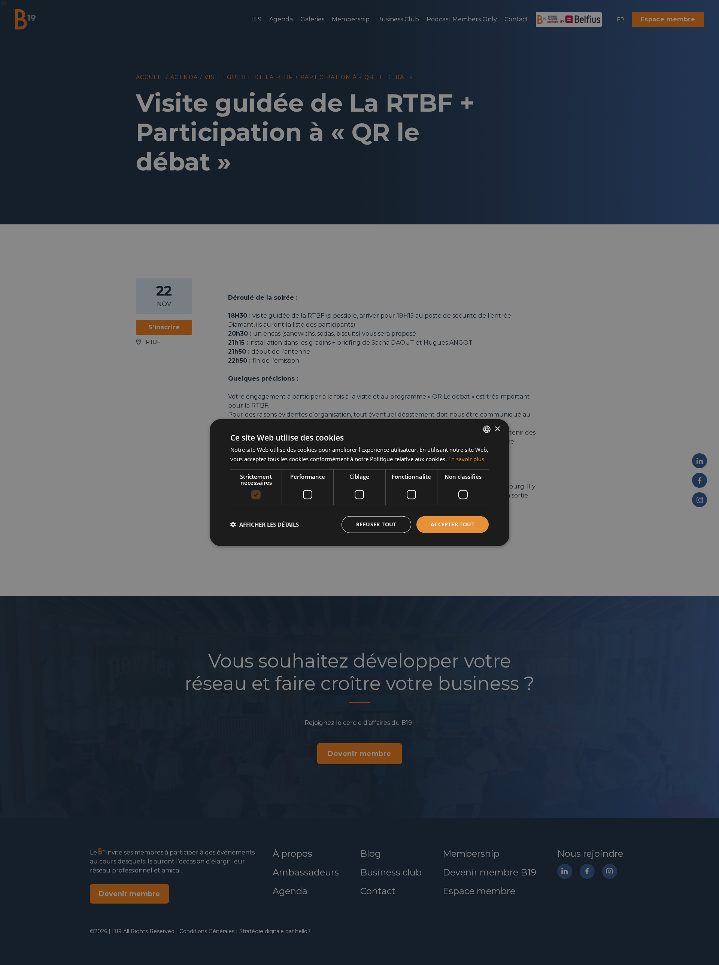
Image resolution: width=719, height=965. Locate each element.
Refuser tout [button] (376, 524)
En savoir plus (466, 459)
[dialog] (359, 482)
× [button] (497, 429)
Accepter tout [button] (452, 524)
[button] (264, 524)
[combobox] (487, 429)
